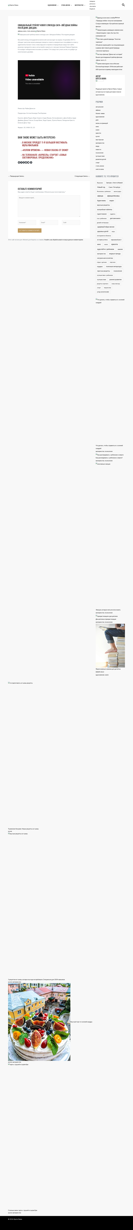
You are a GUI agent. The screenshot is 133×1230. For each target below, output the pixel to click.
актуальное (99, 107)
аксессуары (117, 191)
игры (113, 231)
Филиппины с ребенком (104, 191)
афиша (20, 31)
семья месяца (116, 283)
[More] (31, 162)
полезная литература (114, 266)
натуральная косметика (105, 258)
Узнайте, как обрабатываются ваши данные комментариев (63, 240)
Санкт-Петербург (114, 187)
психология (99, 153)
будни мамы (101, 200)
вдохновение (52, 5)
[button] (123, 5)
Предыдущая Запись (16, 176)
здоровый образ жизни (105, 227)
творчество (107, 287)
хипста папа (100, 169)
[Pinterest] (21, 162)
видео (112, 200)
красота (98, 133)
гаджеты (112, 214)
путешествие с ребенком (105, 275)
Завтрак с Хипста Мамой (114, 183)
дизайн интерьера (102, 222)
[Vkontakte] (19, 162)
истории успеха (102, 240)
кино (24, 31)
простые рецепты (103, 271)
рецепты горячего (102, 283)
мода (97, 146)
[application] (57, 5)
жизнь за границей (102, 123)
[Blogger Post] (23, 162)
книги (97, 130)
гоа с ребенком (102, 218)
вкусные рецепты (103, 205)
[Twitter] (26, 162)
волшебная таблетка (104, 209)
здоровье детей (102, 231)
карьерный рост (116, 240)
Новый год (101, 187)
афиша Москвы (113, 196)
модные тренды (115, 254)
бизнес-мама (100, 113)
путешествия (100, 156)
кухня (98, 136)
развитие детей (101, 159)
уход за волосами (103, 292)
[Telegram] (28, 162)
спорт (98, 162)
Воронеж (100, 183)
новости (98, 149)
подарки (100, 266)
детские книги (115, 218)
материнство (79, 5)
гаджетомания (102, 214)
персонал (112, 262)
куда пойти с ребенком (105, 249)
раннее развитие (115, 279)
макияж (120, 249)
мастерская (99, 139)
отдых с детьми (102, 262)
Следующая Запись (82, 176)
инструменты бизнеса (104, 235)
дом (97, 120)
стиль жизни (65, 5)
